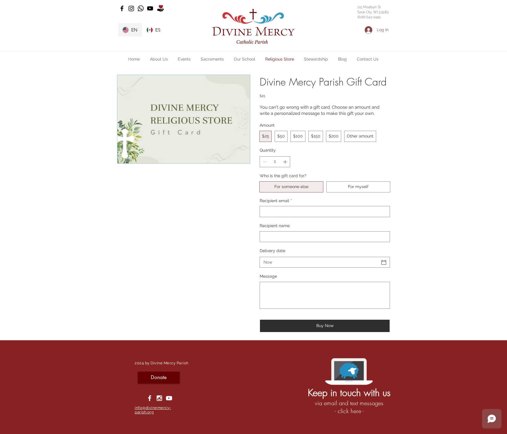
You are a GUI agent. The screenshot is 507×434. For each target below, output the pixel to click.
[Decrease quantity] (264, 162)
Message (268, 276)
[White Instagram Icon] (159, 398)
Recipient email (276, 200)
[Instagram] (131, 8)
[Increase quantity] (285, 162)
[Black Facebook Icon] (122, 8)
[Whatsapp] (140, 8)
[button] (159, 59)
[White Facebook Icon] (149, 398)
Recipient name (275, 225)
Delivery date (272, 250)
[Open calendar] (383, 262)
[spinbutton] (275, 162)
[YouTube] (150, 8)
